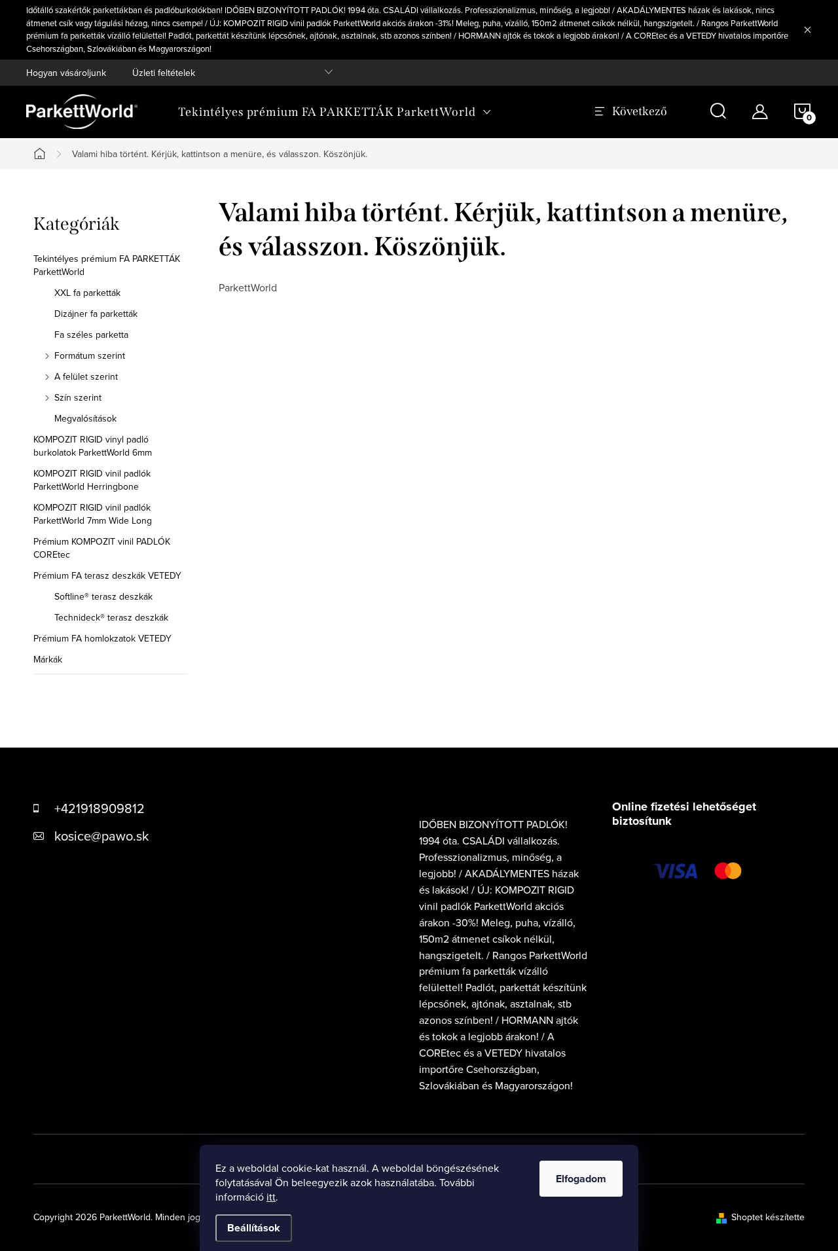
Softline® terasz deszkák (103, 596)
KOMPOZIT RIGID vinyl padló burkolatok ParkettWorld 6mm (92, 446)
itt (271, 1196)
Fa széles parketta (91, 334)
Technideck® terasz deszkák (111, 617)
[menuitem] (335, 112)
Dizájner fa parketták (95, 313)
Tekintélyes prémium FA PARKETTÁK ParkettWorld (106, 265)
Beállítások (253, 1227)
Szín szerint (77, 397)
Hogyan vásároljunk (66, 72)
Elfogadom (581, 1178)
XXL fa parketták (87, 292)
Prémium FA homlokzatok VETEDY (102, 638)
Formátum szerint (89, 355)
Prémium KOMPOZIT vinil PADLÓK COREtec (101, 548)
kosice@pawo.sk (101, 835)
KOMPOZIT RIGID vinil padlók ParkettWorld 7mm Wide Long (92, 514)
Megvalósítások (85, 418)
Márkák (47, 659)
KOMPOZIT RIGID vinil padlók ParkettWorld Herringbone (92, 480)
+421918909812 (99, 808)
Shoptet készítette (768, 1217)
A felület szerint (86, 376)
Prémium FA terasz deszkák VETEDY (107, 575)
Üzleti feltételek (163, 72)
